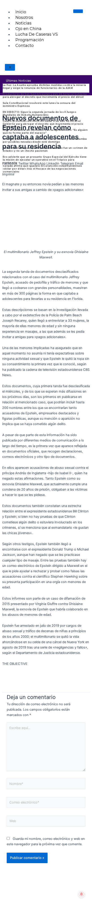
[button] (9, 160)
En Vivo (46, 52)
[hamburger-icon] (78, 11)
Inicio (20, 11)
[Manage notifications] (81, 894)
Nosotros (24, 17)
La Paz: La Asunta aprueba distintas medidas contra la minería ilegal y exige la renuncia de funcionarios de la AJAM (44, 87)
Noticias (23, 23)
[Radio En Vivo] (46, 63)
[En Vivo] (46, 46)
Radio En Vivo (46, 70)
